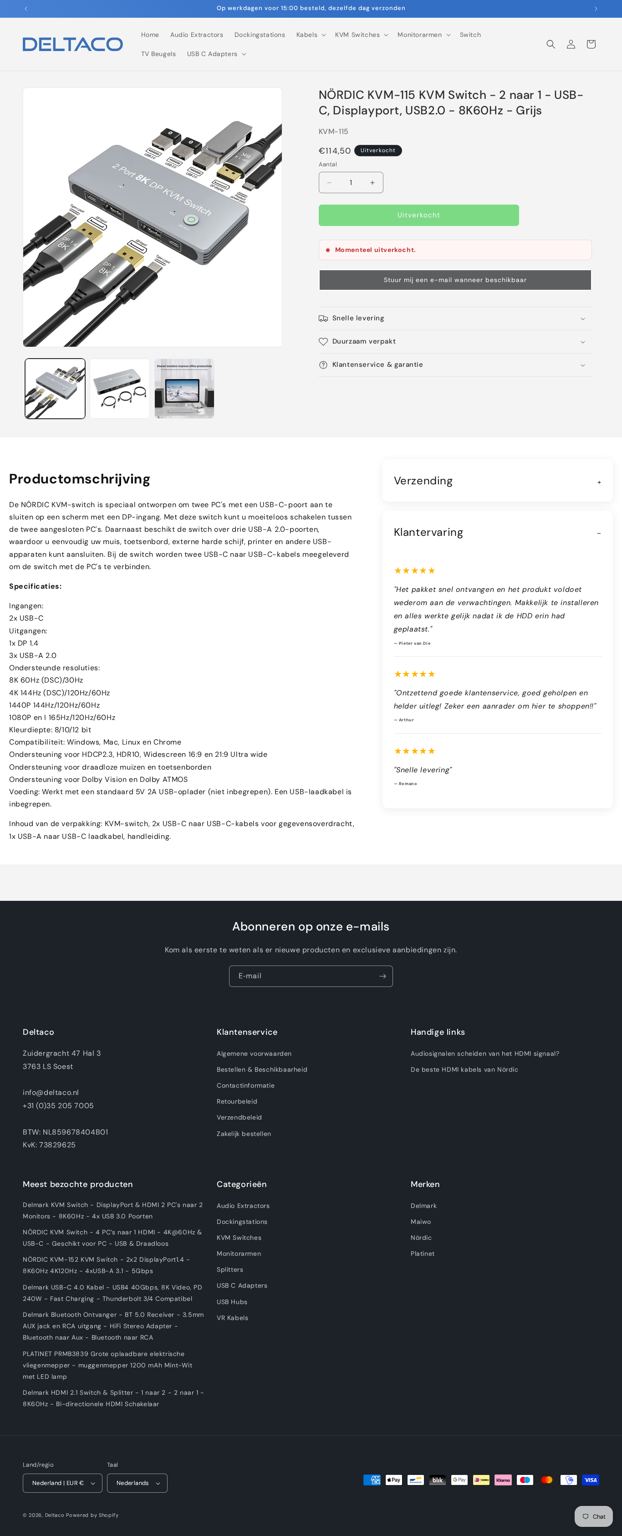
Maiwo (421, 1221)
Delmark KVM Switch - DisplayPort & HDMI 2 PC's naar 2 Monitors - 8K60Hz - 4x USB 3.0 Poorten (113, 1210)
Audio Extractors (243, 1206)
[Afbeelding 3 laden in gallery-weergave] (184, 389)
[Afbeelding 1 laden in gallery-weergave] (55, 389)
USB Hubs (232, 1302)
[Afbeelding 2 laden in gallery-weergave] (120, 389)
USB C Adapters (242, 1285)
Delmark (424, 1206)
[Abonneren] (382, 976)
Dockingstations (242, 1221)
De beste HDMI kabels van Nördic (465, 1069)
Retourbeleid (237, 1101)
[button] (310, 34)
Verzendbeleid (239, 1117)
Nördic (421, 1237)
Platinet (423, 1253)
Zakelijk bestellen (244, 1134)
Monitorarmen (239, 1253)
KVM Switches (239, 1237)
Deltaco (55, 1515)
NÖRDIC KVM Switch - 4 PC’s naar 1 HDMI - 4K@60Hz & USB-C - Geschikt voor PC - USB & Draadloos (112, 1238)
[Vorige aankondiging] (26, 8)
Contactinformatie (246, 1085)
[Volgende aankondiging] (596, 8)
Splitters (230, 1269)
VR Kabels (232, 1318)
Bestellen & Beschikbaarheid (262, 1069)
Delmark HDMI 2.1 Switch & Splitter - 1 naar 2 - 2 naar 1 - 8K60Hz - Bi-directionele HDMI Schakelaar (113, 1398)
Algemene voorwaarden (254, 1053)
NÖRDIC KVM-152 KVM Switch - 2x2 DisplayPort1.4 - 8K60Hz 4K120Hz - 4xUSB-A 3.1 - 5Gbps (106, 1265)
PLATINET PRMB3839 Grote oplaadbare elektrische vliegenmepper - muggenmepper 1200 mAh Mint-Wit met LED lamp (108, 1365)
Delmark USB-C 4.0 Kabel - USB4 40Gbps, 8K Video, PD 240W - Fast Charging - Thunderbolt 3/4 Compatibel (113, 1293)
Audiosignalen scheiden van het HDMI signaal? (485, 1053)
